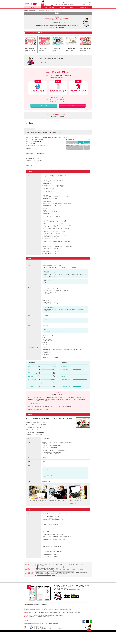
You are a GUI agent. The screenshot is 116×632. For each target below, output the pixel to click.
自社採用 (56, 623)
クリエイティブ (50, 612)
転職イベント (35, 616)
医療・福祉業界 (72, 569)
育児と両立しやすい (47, 572)
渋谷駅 (39, 568)
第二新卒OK (37, 572)
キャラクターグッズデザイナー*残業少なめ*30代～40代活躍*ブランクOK (58, 48)
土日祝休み (77, 572)
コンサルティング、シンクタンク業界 (67, 571)
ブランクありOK (55, 572)
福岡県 (55, 567)
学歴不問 (72, 572)
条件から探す (26, 615)
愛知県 (52, 567)
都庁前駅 (50, 568)
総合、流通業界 (57, 571)
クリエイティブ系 (79, 564)
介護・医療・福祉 (79, 612)
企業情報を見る (43, 62)
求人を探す (32, 7)
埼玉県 (46, 567)
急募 (46, 573)
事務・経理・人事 (56, 612)
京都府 (62, 567)
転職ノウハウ (26, 616)
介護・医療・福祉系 (71, 564)
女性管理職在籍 (67, 572)
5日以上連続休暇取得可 (63, 573)
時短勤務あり (85, 572)
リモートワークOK (32, 615)
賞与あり (49, 573)
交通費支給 (42, 573)
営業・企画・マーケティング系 (48, 564)
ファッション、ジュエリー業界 (40, 571)
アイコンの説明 (87, 139)
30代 (46, 575)
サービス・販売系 (58, 564)
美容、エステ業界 (50, 571)
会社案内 (50, 623)
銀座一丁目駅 (55, 568)
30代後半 (53, 575)
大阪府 (39, 567)
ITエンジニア (72, 612)
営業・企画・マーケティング (34, 612)
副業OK (38, 615)
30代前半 (49, 575)
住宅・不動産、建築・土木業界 (59, 569)
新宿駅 (36, 568)
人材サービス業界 (50, 569)
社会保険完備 (37, 573)
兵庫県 (59, 567)
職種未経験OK (61, 572)
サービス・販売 (43, 612)
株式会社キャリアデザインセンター (34, 623)
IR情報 (54, 623)
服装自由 (81, 572)
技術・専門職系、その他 (39, 565)
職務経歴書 (40, 616)
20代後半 (39, 575)
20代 (35, 575)
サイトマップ (60, 4)
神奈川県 (42, 567)
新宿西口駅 (43, 568)
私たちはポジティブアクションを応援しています (56, 628)
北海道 (65, 567)
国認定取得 (61, 615)
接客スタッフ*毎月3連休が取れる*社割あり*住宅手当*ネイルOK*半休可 (71, 48)
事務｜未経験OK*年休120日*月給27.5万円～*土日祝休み (85, 48)
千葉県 (49, 567)
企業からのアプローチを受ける (66, 7)
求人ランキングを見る (49, 7)
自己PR (30, 616)
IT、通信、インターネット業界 (40, 569)
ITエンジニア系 (64, 564)
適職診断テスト (46, 616)
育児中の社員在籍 (54, 573)
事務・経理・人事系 (38, 564)
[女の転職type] (26, 623)
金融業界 (67, 569)
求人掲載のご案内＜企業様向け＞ (69, 4)
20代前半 (43, 575)
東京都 (36, 567)
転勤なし (41, 572)
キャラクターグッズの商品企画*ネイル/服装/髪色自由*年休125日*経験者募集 (30, 48)
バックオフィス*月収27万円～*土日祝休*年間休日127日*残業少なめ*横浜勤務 (44, 48)
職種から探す (26, 612)
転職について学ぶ (84, 7)
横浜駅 (47, 568)
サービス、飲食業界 (79, 569)
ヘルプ (56, 4)
